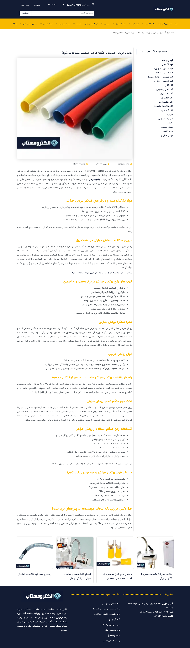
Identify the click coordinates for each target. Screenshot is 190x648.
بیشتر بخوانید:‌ (102, 272)
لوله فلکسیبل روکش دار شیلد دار (106, 609)
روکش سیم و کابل (30, 23)
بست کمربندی (64, 23)
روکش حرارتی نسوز (112, 640)
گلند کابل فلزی (166, 93)
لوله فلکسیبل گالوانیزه (163, 68)
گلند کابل (135, 23)
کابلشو (78, 23)
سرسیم (106, 23)
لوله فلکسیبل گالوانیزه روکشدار (107, 614)
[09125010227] (64, 5)
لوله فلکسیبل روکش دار (163, 81)
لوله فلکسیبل (150, 23)
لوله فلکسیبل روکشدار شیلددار (160, 77)
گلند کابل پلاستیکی (164, 89)
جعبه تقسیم (48, 23)
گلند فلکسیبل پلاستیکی (163, 106)
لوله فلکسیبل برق (112, 630)
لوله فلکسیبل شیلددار (164, 72)
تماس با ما (25, 5)
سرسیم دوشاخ (114, 635)
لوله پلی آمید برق (165, 23)
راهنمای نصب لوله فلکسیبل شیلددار (35, 574)
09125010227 (53, 4)
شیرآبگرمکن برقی (165, 118)
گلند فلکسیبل (121, 23)
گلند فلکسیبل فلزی (165, 102)
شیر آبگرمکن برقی (91, 23)
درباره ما (37, 5)
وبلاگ (14, 23)
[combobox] (63, 13)
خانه (176, 23)
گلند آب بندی (167, 110)
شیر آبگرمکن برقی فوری (110, 624)
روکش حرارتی (167, 135)
